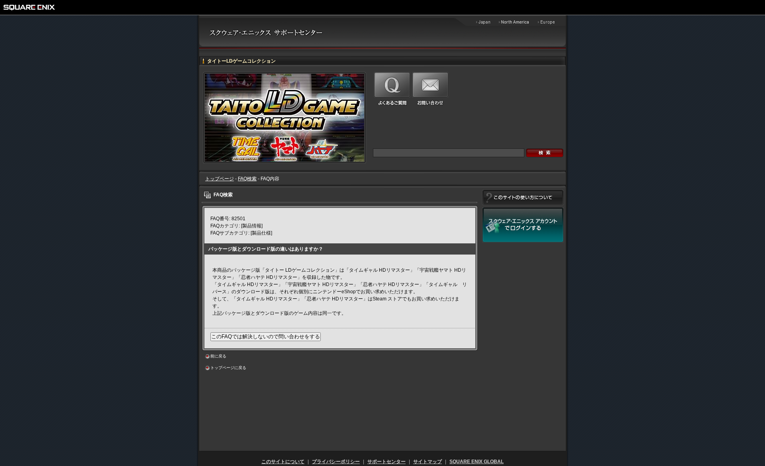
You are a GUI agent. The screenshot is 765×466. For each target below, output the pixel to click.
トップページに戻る (228, 367)
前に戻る (218, 356)
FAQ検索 (247, 179)
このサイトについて (282, 461)
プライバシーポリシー (336, 461)
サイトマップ (427, 461)
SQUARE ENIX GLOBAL (476, 461)
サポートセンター (386, 461)
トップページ (219, 179)
